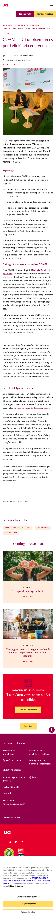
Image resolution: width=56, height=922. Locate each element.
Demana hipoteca (44, 14)
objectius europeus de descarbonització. (31, 408)
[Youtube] (29, 842)
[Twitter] (22, 842)
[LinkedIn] (16, 842)
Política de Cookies (15, 886)
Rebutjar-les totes (28, 912)
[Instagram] (10, 842)
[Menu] (51, 5)
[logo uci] (28, 832)
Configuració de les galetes (27, 897)
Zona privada (25, 14)
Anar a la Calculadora (28, 710)
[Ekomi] (9, 853)
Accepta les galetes (28, 904)
